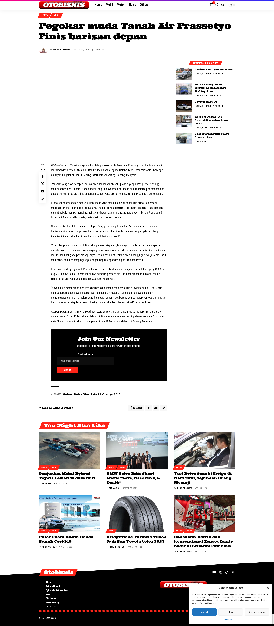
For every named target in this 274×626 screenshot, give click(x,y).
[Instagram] (221, 572)
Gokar (67, 394)
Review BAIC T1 (205, 101)
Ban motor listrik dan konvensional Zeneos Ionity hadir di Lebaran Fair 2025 (203, 541)
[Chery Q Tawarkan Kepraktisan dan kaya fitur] (184, 121)
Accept (204, 612)
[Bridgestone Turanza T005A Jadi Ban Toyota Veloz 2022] (137, 513)
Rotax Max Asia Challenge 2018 (97, 394)
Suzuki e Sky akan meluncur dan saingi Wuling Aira (210, 88)
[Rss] (233, 572)
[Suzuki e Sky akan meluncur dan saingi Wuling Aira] (184, 89)
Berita (44, 15)
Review (205, 74)
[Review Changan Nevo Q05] (184, 74)
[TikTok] (227, 572)
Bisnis (205, 142)
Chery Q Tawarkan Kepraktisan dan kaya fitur (211, 120)
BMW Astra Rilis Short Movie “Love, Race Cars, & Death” (133, 478)
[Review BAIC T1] (184, 106)
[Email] (42, 191)
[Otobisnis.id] (64, 5)
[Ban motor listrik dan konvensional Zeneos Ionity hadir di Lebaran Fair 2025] (204, 513)
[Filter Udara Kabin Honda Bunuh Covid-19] (69, 513)
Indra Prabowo (61, 49)
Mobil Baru (215, 95)
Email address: (85, 354)
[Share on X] (42, 184)
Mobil (56, 15)
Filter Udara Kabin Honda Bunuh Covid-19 (66, 539)
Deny (230, 612)
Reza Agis (114, 488)
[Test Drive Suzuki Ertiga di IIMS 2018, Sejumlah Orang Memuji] (204, 450)
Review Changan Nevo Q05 (213, 69)
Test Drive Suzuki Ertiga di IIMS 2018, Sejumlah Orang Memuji (203, 478)
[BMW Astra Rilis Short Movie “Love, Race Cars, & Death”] (137, 450)
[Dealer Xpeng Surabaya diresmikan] (184, 138)
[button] (267, 588)
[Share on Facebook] (42, 176)
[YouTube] (214, 572)
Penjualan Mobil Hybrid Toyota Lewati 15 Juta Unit (67, 475)
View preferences (257, 612)
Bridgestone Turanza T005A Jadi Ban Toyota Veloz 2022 (136, 539)
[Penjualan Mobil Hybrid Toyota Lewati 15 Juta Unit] (69, 450)
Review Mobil (216, 74)
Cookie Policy (229, 620)
